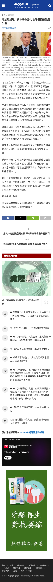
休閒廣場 (39, 568)
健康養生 (43, 565)
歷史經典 (16, 568)
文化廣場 (5, 568)
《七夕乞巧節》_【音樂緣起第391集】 (31, 327)
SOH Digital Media (37, 576)
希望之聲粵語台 (13, 576)
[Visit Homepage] (26, 5)
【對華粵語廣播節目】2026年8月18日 (31, 348)
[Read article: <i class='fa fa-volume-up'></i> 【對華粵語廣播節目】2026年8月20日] (26, 278)
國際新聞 (10, 15)
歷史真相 (27, 568)
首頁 (3, 15)
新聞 (11, 565)
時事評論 (20, 565)
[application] (26, 452)
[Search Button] (49, 5)
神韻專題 (5, 570)
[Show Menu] (3, 5)
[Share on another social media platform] (45, 218)
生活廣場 (31, 565)
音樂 (15, 570)
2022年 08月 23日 (9, 28)
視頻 (30, 570)
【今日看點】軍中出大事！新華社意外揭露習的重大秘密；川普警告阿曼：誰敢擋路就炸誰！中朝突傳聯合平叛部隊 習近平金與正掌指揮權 (30, 374)
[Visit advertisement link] (26, 510)
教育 (22, 570)
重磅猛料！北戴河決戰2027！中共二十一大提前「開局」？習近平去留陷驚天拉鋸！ (30, 316)
